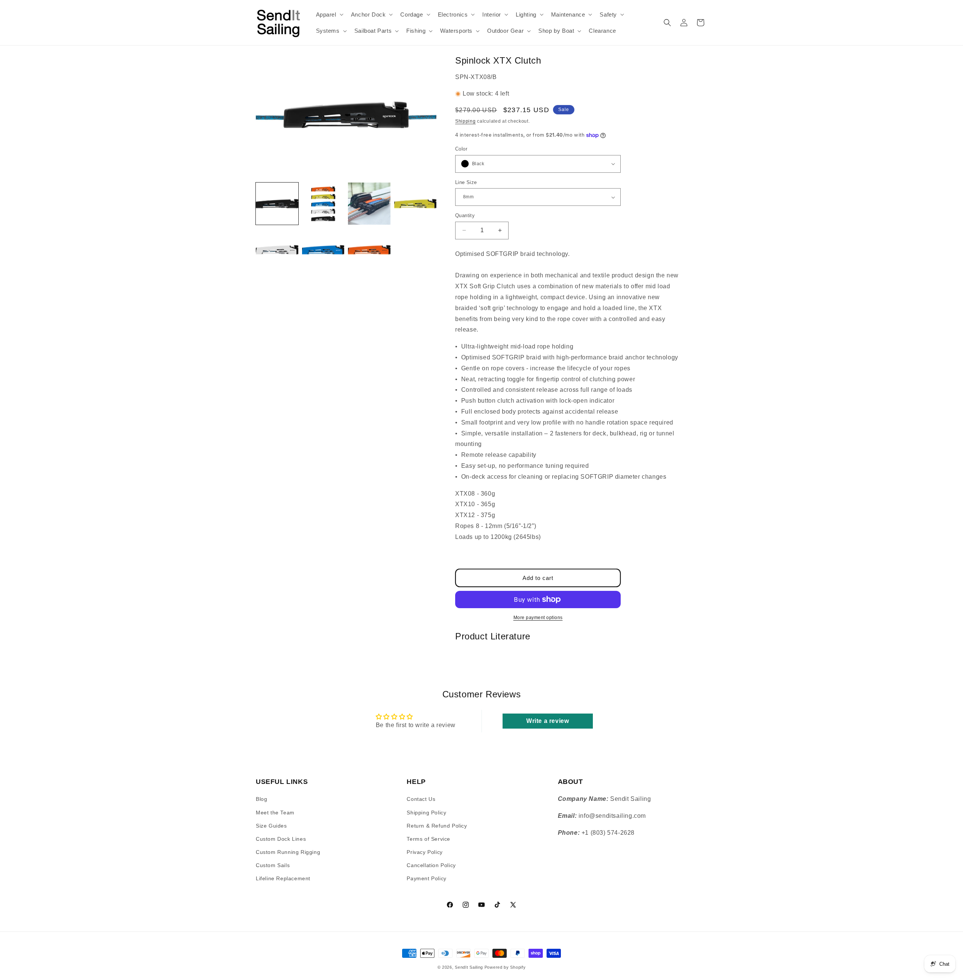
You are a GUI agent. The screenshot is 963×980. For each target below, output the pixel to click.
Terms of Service (428, 839)
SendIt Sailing (469, 967)
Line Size (466, 182)
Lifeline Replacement (283, 878)
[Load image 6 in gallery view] (323, 249)
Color (461, 149)
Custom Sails (273, 865)
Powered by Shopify (505, 967)
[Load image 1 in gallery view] (277, 204)
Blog (261, 799)
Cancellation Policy (431, 865)
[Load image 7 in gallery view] (369, 249)
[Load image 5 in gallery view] (277, 249)
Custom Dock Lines (281, 839)
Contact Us (421, 799)
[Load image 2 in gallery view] (323, 204)
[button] (328, 14)
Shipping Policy (426, 813)
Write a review (547, 721)
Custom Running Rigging (288, 852)
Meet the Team (275, 813)
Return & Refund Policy (437, 826)
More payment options (538, 617)
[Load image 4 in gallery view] (415, 204)
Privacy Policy (424, 852)
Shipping (465, 121)
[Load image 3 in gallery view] (369, 204)
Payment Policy (426, 878)
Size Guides (271, 826)
